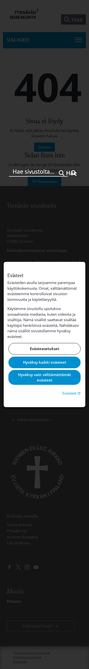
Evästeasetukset (44, 348)
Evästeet (72, 393)
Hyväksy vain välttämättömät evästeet (44, 377)
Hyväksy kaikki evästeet (44, 362)
